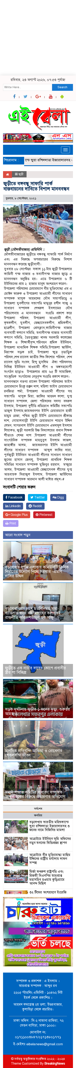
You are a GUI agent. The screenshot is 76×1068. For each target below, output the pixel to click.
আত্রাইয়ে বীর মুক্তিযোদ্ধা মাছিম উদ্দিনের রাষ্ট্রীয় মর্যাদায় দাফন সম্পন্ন (49, 859)
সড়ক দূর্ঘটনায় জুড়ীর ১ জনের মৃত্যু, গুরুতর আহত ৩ (37, 711)
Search (62, 87)
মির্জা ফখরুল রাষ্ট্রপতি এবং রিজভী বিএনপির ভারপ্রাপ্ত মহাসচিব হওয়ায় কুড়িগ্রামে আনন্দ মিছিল (46, 877)
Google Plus (19, 515)
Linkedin (14, 506)
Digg (60, 497)
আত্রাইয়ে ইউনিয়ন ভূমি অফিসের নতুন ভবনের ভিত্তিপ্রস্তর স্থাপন (50, 841)
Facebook (14, 497)
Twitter (39, 497)
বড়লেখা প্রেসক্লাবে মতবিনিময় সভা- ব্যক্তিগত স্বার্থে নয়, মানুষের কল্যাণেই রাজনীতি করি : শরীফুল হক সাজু (33, 613)
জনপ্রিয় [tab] (38, 815)
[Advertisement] (38, 37)
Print (12, 523)
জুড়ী (21, 174)
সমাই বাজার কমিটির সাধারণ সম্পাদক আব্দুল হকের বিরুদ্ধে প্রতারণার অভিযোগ (35, 794)
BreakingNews (54, 1064)
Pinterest (45, 515)
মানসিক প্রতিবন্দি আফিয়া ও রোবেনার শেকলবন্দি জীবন (33, 753)
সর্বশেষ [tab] (38, 809)
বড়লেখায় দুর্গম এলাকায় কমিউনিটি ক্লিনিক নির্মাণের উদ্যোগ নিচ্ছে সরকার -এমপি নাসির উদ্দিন (37, 572)
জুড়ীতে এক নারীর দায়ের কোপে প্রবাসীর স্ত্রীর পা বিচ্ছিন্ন (35, 670)
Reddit (37, 506)
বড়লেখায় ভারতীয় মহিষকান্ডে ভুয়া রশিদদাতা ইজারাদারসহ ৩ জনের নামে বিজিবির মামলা (49, 826)
